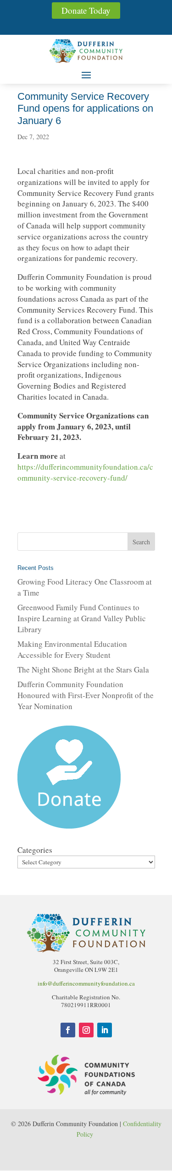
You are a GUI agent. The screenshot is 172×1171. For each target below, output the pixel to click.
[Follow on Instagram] (86, 1030)
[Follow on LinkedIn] (104, 1030)
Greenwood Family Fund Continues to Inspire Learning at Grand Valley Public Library (81, 618)
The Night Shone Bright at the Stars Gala (83, 669)
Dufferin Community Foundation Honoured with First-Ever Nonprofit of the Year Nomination (85, 695)
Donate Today (86, 10)
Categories (34, 850)
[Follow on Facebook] (68, 1030)
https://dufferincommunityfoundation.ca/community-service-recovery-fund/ (85, 472)
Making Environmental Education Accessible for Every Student (72, 649)
